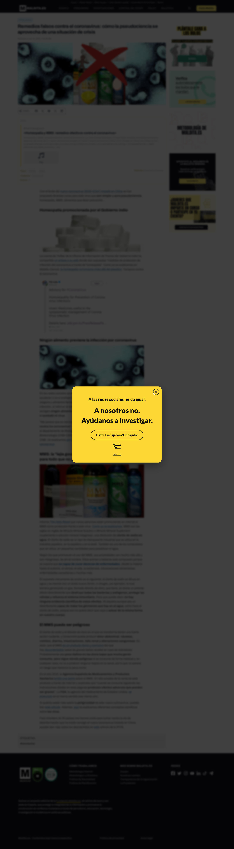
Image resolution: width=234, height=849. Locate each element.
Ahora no (117, 454)
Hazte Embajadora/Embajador (117, 435)
